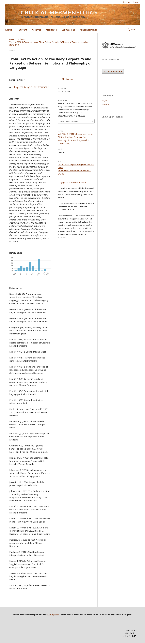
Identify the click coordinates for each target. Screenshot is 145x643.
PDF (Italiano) (67, 79)
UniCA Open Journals (112, 116)
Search (133, 29)
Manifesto (51, 29)
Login (135, 2)
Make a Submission (113, 71)
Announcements (88, 29)
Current (23, 29)
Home (11, 39)
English (105, 100)
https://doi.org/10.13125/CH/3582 (31, 87)
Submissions (68, 29)
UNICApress (53, 614)
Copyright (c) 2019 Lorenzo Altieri (72, 182)
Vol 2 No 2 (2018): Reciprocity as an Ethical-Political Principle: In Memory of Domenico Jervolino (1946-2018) (49, 43)
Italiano (105, 104)
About (8, 29)
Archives (36, 29)
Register (126, 2)
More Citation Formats (69, 121)
